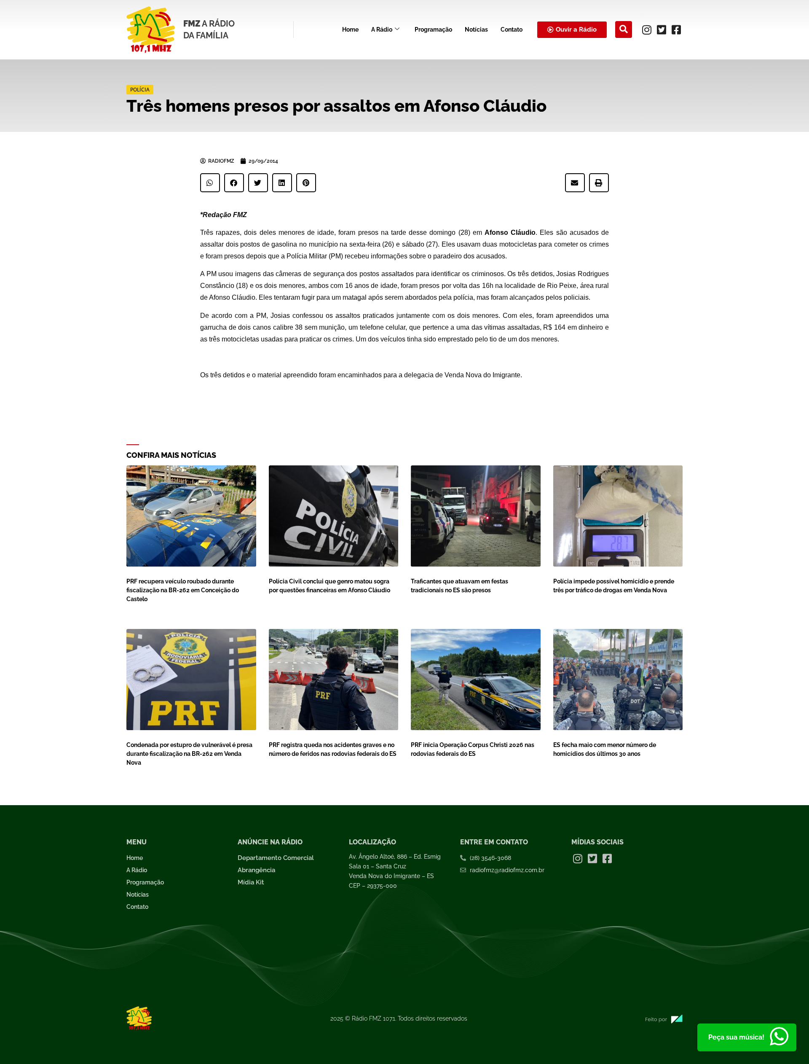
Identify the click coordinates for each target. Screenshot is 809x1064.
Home (350, 29)
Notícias (476, 29)
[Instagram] (646, 29)
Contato (511, 29)
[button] (623, 29)
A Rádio (381, 29)
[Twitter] (661, 29)
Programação (433, 29)
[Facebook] (676, 29)
